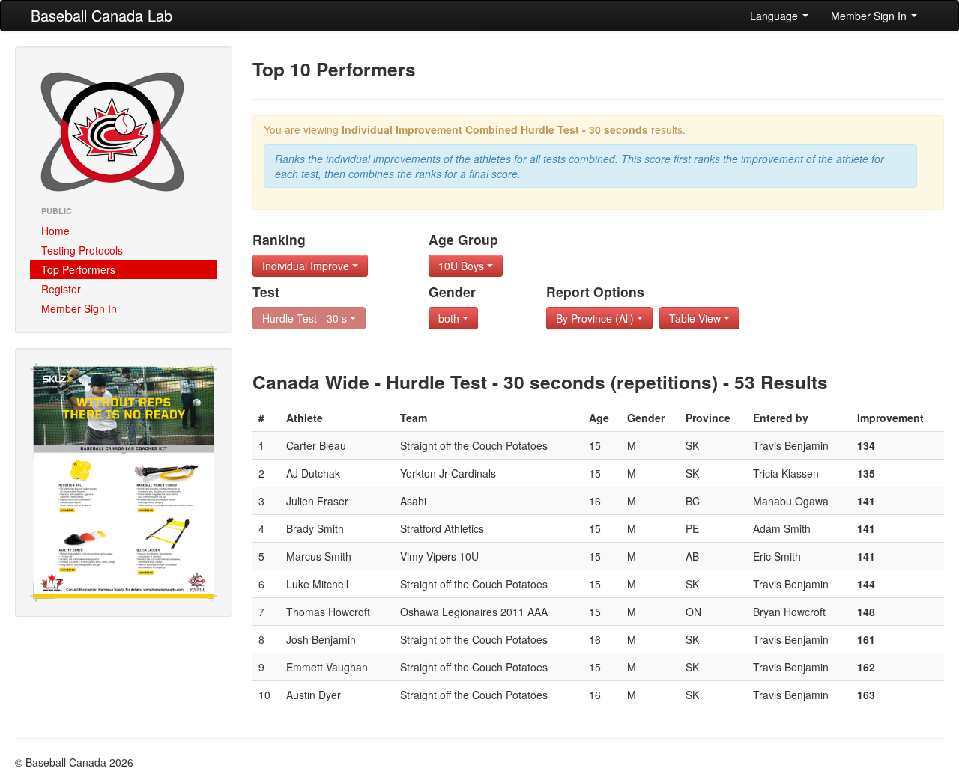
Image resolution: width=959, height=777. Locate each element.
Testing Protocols (82, 250)
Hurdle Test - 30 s (306, 318)
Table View (696, 318)
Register (61, 288)
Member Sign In (870, 15)
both (450, 318)
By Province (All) (596, 318)
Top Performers (78, 269)
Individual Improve (307, 265)
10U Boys (462, 265)
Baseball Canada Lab (101, 15)
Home (55, 230)
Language (775, 15)
